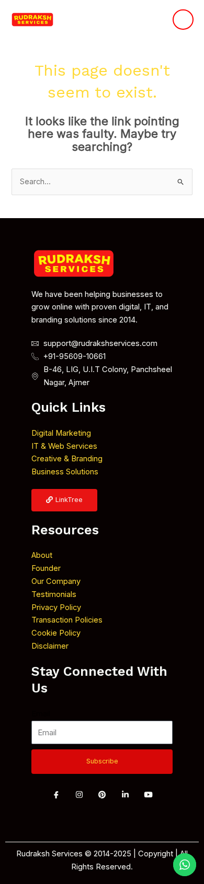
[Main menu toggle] (183, 19)
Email (40, 714)
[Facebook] (56, 795)
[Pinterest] (102, 795)
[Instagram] (79, 795)
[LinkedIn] (125, 795)
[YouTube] (148, 795)
